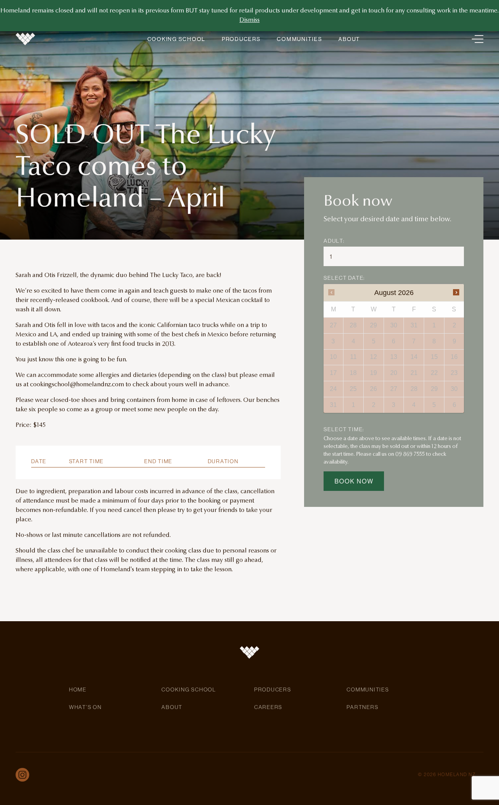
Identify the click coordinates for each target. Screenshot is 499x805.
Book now (354, 481)
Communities (299, 39)
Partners (362, 707)
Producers (241, 39)
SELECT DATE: (344, 277)
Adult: (334, 240)
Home (78, 689)
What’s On (85, 707)
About (349, 39)
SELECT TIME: (344, 428)
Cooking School (176, 39)
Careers (268, 707)
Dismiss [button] (249, 20)
